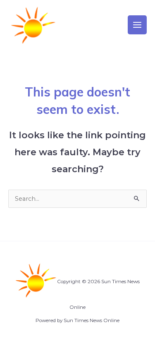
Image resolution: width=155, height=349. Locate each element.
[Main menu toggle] (137, 24)
